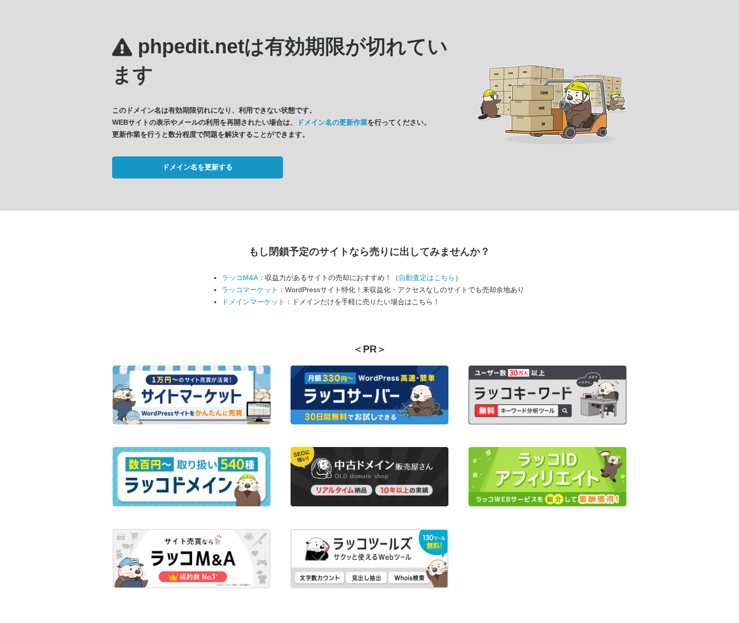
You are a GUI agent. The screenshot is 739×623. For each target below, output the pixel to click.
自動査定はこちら (427, 278)
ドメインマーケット (253, 302)
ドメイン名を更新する (197, 167)
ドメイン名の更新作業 (332, 122)
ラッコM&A (240, 278)
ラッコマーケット (250, 290)
